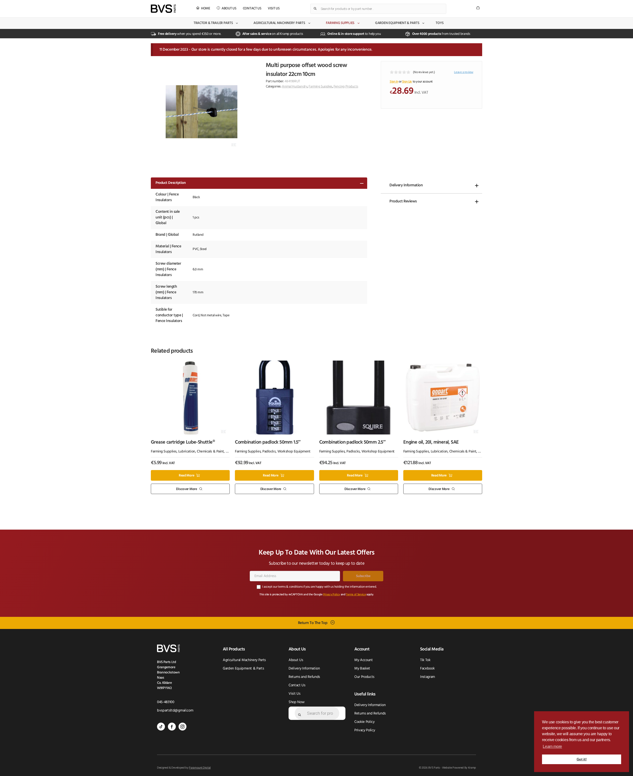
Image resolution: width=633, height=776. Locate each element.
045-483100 (165, 702)
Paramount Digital (200, 767)
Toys (440, 23)
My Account (363, 660)
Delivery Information (406, 185)
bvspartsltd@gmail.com (175, 710)
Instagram (427, 677)
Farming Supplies (340, 23)
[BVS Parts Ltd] (163, 8)
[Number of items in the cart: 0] (478, 8)
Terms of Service (356, 594)
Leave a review (463, 72)
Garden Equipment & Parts (397, 23)
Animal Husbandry (294, 86)
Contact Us (252, 8)
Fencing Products (346, 86)
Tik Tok (425, 660)
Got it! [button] (582, 759)
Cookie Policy (364, 722)
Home (205, 8)
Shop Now (296, 702)
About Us (229, 8)
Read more (186, 475)
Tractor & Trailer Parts (213, 23)
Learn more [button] (552, 746)
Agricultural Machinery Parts (279, 23)
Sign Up (407, 81)
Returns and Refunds (304, 677)
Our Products (364, 677)
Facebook (427, 668)
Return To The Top (313, 623)
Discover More (186, 489)
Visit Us (274, 8)
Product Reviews (403, 201)
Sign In (394, 81)
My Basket (362, 668)
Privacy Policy (331, 594)
